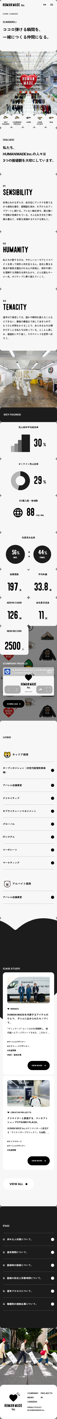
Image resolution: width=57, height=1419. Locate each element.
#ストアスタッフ (14, 1141)
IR (42, 1397)
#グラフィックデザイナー (18, 1046)
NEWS (30, 1397)
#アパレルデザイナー (16, 1042)
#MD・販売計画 (14, 1055)
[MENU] (51, 4)
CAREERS (32, 1401)
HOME (5, 14)
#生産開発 (11, 1050)
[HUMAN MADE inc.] (14, 4)
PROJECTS (46, 1393)
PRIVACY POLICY (34, 1407)
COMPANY (32, 1393)
